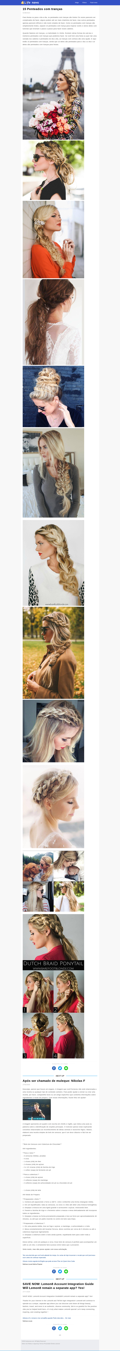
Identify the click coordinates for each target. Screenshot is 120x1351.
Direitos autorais (55, 1343)
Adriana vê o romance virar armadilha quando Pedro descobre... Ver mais (47, 1318)
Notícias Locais (28, 1264)
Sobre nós (24, 1343)
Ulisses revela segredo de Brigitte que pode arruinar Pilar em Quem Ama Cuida (49, 1261)
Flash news (93, 2)
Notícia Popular (37, 1264)
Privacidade (47, 1343)
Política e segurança (33, 1343)
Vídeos (84, 2)
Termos (42, 1343)
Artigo (77, 2)
